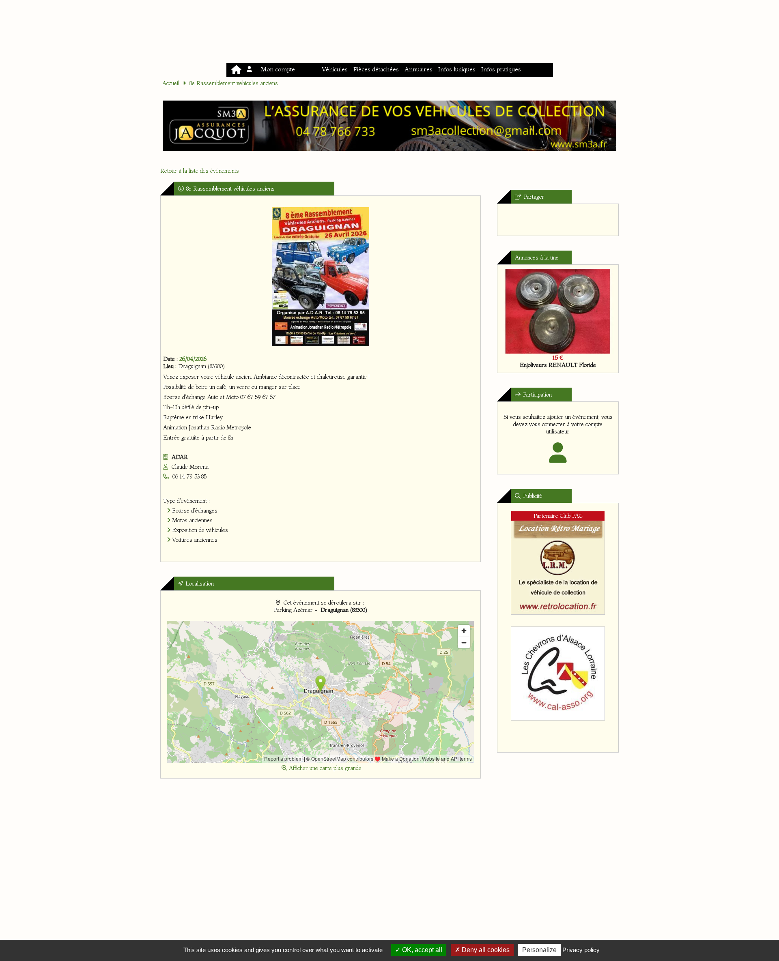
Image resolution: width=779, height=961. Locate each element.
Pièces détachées (376, 69)
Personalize (539, 949)
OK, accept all (421, 949)
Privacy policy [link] (581, 949)
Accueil (170, 83)
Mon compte (276, 69)
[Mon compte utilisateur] (558, 458)
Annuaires (419, 69)
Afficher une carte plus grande (324, 768)
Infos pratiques (501, 69)
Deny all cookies (485, 949)
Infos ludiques (457, 69)
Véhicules (335, 69)
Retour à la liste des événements (199, 170)
